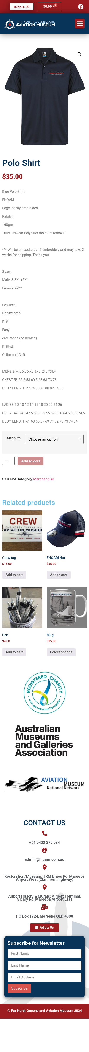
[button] (80, 23)
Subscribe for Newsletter (36, 943)
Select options (61, 652)
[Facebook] (81, 6)
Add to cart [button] (14, 575)
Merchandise (43, 479)
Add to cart (30, 461)
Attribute (13, 437)
